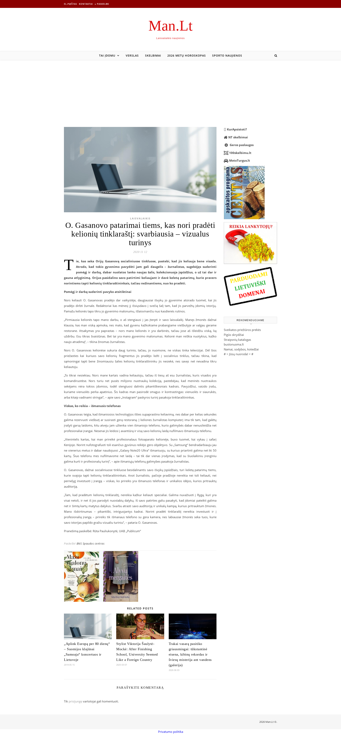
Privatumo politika (170, 732)
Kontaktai (86, 3)
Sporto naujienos (227, 55)
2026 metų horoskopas (186, 55)
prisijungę (75, 701)
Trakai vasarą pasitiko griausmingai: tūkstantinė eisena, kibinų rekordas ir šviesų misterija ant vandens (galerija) (190, 654)
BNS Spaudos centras (91, 543)
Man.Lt (170, 25)
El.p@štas (70, 3)
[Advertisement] (170, 89)
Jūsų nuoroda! (238, 354)
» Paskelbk (102, 3)
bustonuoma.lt (234, 344)
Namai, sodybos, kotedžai (241, 349)
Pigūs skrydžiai (234, 335)
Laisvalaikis (140, 218)
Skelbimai (153, 55)
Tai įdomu (107, 55)
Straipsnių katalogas (237, 340)
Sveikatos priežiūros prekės (242, 330)
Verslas (132, 55)
